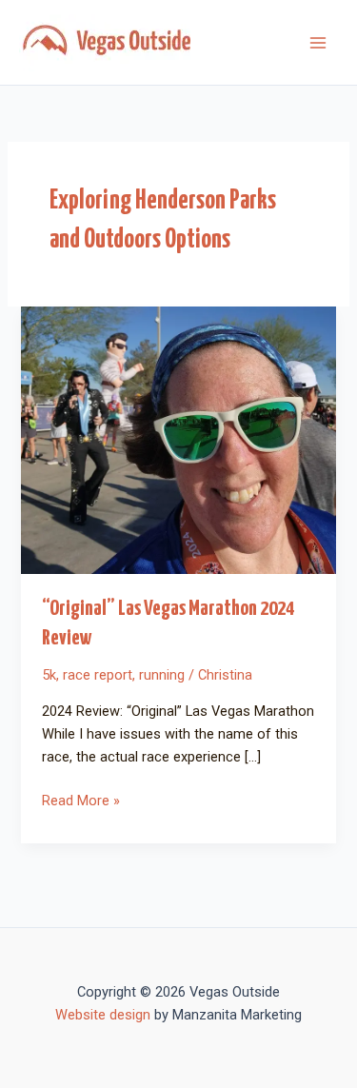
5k (49, 674)
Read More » (81, 799)
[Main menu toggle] (318, 43)
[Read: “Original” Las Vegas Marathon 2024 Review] (178, 438)
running (162, 674)
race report (97, 674)
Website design (102, 1014)
